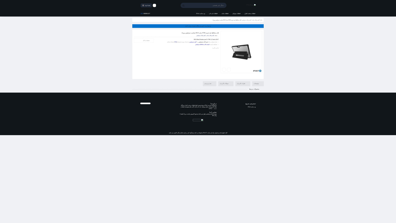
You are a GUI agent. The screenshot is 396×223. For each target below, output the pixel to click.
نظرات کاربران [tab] (241, 83)
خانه (261, 20)
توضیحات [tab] (256, 83)
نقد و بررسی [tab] (208, 83)
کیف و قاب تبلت (255, 20)
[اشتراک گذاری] (229, 69)
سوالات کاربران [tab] (224, 83)
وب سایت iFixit (252, 107)
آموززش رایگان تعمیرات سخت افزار (198, 26)
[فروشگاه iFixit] (251, 5)
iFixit (175, 42)
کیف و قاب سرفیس (246, 20)
